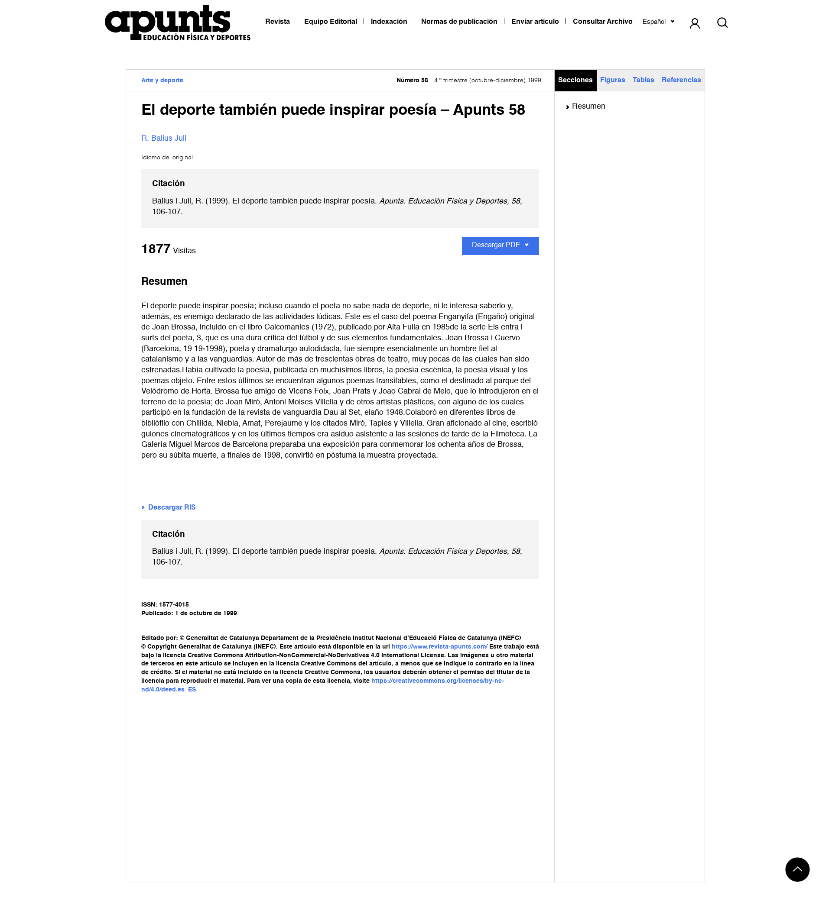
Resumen (588, 106)
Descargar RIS (172, 507)
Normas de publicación (459, 22)
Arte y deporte (162, 80)
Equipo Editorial (330, 22)
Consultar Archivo (603, 22)
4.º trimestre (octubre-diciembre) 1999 (468, 80)
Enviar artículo (535, 22)
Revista (277, 22)
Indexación (389, 22)
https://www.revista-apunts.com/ (440, 647)
